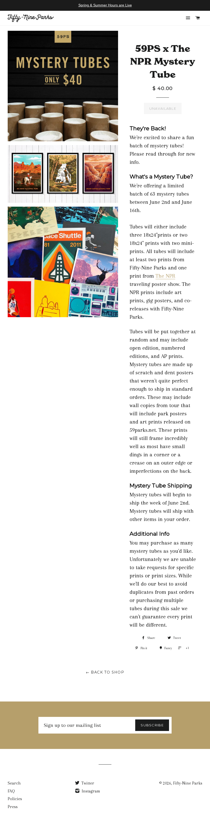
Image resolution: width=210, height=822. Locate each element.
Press (13, 806)
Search (14, 783)
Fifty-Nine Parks (187, 783)
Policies (15, 798)
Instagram (90, 791)
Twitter (87, 783)
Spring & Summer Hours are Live (105, 5)
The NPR (165, 276)
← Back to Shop (105, 672)
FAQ (11, 791)
